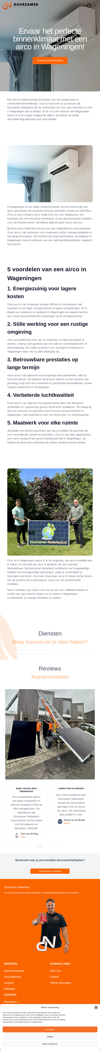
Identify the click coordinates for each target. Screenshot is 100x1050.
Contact (54, 976)
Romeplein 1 (11, 1001)
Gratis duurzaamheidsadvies (50, 60)
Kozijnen (9, 982)
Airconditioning (12, 976)
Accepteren (50, 1029)
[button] (96, 1007)
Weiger (50, 1037)
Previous (3, 812)
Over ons (55, 970)
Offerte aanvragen (60, 982)
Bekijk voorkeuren (50, 1044)
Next (96, 812)
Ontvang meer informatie (50, 871)
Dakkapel (9, 988)
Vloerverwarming (14, 970)
